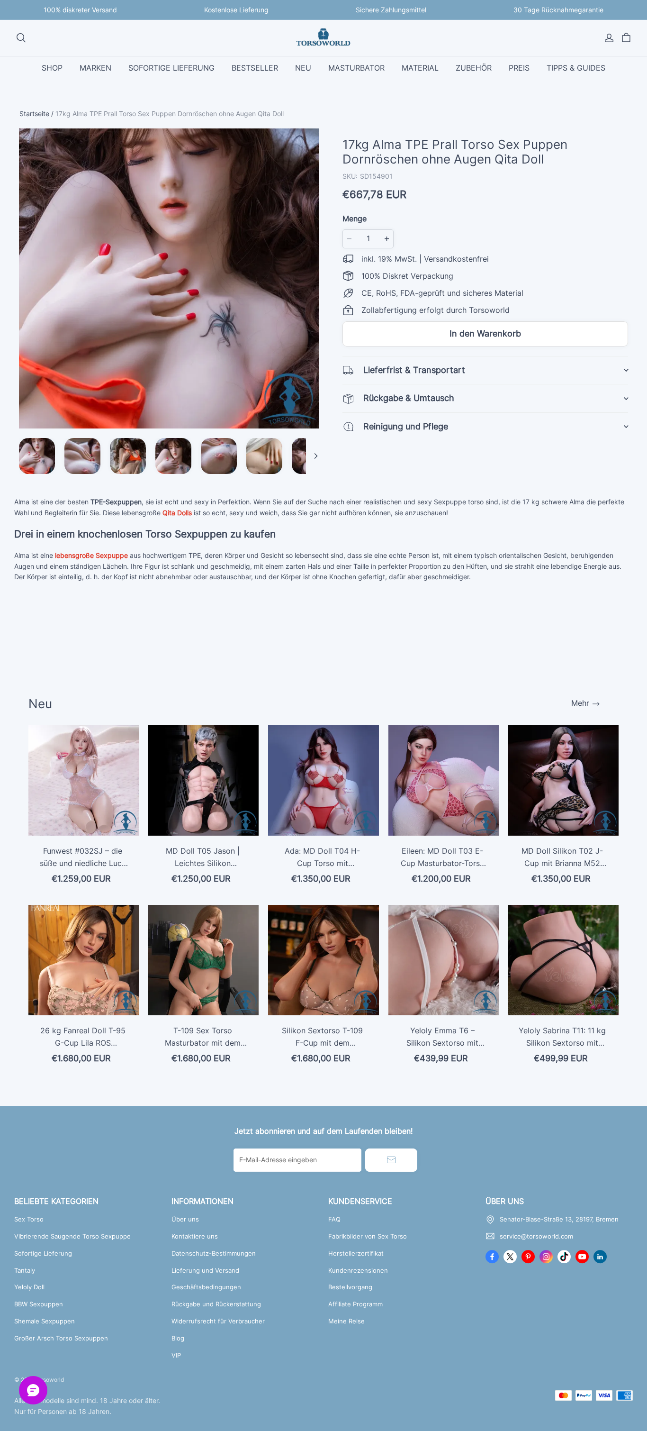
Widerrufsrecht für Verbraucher (218, 1321)
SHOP (52, 68)
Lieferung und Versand (205, 1270)
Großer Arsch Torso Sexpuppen (61, 1338)
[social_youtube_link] (582, 1257)
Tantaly (24, 1270)
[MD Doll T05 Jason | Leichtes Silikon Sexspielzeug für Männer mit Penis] (203, 780)
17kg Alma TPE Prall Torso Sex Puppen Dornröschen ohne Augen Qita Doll (169, 113)
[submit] (391, 1160)
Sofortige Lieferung (43, 1253)
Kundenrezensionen (358, 1270)
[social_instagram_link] (546, 1257)
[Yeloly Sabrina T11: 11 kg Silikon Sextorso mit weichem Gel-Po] (563, 960)
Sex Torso (29, 1219)
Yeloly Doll (29, 1287)
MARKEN (95, 68)
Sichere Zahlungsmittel (391, 10)
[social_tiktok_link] (564, 1257)
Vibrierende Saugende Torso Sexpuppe (72, 1236)
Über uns (185, 1219)
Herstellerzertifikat (356, 1253)
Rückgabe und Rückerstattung (216, 1304)
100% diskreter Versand (80, 10)
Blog (177, 1338)
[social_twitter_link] (510, 1257)
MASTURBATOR (356, 68)
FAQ (334, 1219)
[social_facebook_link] (492, 1257)
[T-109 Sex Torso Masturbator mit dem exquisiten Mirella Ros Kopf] (203, 960)
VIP (176, 1355)
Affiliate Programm (355, 1304)
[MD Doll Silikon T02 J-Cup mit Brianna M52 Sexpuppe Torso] (563, 780)
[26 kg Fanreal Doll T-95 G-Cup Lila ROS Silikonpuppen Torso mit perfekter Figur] (83, 960)
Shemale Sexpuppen (44, 1321)
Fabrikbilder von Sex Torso (367, 1236)
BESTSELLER (255, 68)
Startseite (34, 113)
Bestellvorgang (350, 1287)
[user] (609, 38)
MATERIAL (420, 68)
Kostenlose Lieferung (236, 10)
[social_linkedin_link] (600, 1257)
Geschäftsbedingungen (206, 1287)
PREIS (519, 68)
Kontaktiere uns (194, 1236)
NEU (303, 68)
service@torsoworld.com (536, 1236)
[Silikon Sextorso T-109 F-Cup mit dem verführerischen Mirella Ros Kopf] (323, 960)
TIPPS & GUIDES (576, 68)
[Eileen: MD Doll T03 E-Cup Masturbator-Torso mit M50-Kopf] (443, 780)
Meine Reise (346, 1321)
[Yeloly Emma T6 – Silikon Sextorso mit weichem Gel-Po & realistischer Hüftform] (443, 960)
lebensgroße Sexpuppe (91, 555)
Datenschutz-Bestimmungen (213, 1253)
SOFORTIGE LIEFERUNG (171, 68)
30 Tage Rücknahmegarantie (558, 10)
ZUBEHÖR (474, 68)
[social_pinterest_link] (528, 1257)
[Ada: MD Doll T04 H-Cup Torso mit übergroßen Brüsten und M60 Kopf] (323, 780)
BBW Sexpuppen (38, 1304)
